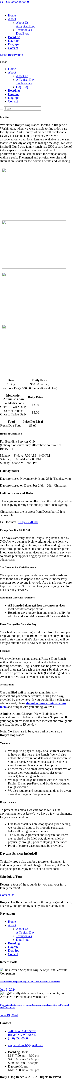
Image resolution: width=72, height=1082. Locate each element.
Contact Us (7, 895)
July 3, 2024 (8, 989)
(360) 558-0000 (28, 522)
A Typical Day (25, 932)
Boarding (14, 943)
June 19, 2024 (9, 1015)
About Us (22, 929)
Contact (13, 954)
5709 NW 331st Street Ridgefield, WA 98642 (22, 1032)
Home (12, 921)
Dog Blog (22, 939)
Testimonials (24, 936)
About (12, 925)
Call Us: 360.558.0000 (14, 1)
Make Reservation (11, 54)
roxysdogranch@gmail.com (25, 1045)
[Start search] (1, 109)
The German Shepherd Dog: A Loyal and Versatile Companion (30, 981)
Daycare (13, 947)
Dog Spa (13, 950)
